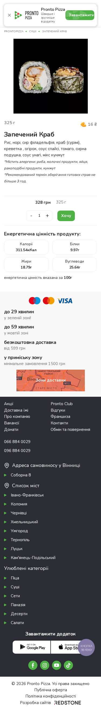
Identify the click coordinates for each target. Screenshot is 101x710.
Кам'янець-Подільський (33, 557)
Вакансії (11, 423)
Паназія (18, 605)
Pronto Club (62, 403)
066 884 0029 (17, 441)
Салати (17, 622)
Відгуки (58, 410)
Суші (15, 587)
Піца (15, 578)
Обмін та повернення (70, 429)
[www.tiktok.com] (68, 665)
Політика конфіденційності (50, 696)
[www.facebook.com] (32, 665)
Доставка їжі (16, 410)
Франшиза (60, 416)
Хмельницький (24, 522)
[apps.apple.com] (70, 647)
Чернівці (19, 513)
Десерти (19, 614)
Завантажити (81, 15)
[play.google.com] (31, 647)
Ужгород (19, 531)
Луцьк (17, 548)
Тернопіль (20, 540)
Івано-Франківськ (27, 495)
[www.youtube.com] (56, 665)
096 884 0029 (17, 450)
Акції (8, 403)
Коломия (19, 504)
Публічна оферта (50, 690)
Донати (11, 429)
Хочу (66, 215)
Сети (15, 596)
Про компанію (17, 416)
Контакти (59, 423)
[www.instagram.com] (44, 665)
